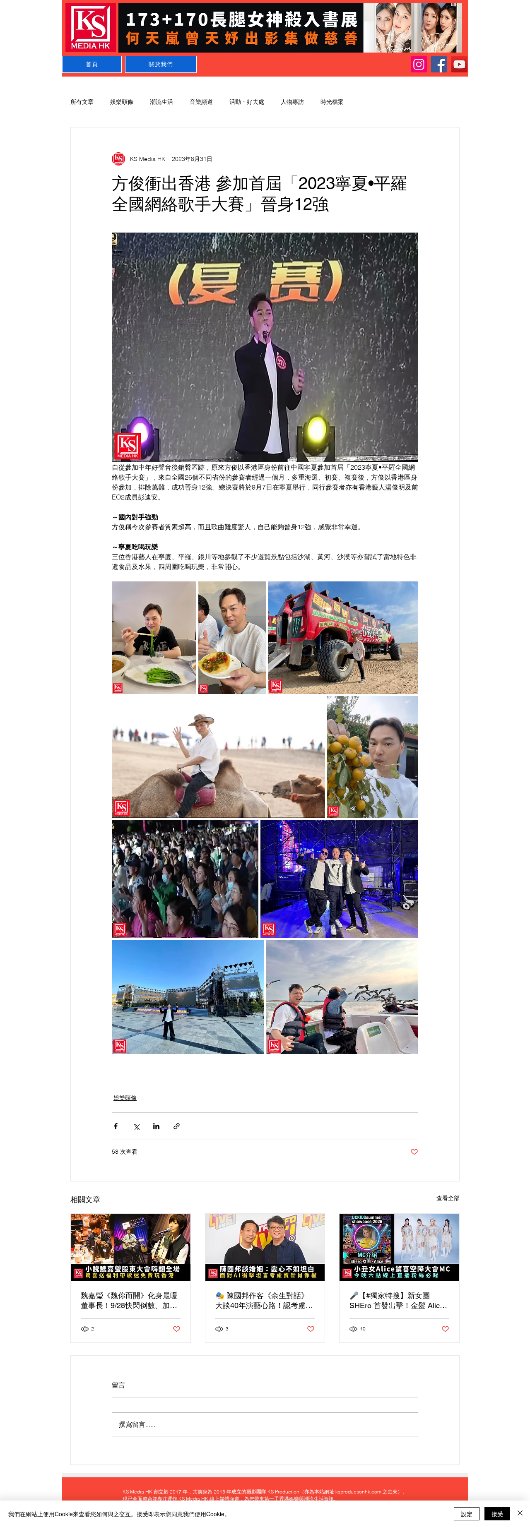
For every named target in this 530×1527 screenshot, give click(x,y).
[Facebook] (439, 64)
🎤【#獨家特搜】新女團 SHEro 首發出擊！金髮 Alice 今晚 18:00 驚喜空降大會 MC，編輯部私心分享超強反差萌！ (396, 1301)
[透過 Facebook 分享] (116, 1126)
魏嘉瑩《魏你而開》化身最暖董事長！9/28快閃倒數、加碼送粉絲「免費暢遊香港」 (129, 1301)
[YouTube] (459, 64)
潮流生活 (161, 102)
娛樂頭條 (121, 102)
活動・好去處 (246, 102)
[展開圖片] (154, 637)
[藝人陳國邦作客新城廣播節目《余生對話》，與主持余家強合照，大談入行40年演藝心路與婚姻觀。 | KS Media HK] (265, 1247)
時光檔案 (332, 102)
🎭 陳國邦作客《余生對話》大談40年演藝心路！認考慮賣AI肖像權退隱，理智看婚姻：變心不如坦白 (264, 1301)
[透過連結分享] (177, 1126)
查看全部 (448, 1198)
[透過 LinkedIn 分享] (156, 1126)
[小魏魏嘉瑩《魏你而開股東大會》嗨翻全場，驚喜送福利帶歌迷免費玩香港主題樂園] (130, 1247)
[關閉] (520, 1513)
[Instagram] (419, 64)
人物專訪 (292, 102)
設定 (466, 1514)
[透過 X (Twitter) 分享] (136, 1126)
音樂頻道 (201, 102)
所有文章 (82, 102)
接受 (497, 1514)
